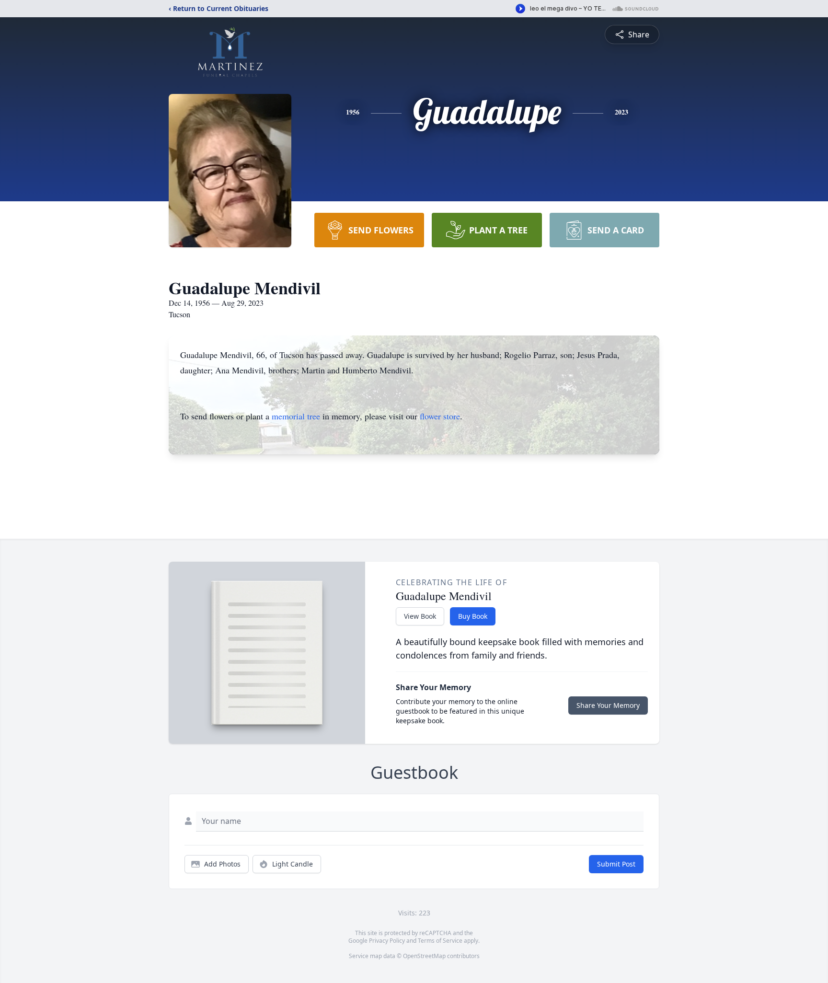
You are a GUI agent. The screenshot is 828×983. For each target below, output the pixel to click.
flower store (440, 416)
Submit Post (616, 863)
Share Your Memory (608, 705)
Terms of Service (440, 941)
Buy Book (472, 616)
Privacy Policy (387, 941)
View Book (420, 616)
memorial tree (296, 416)
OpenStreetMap (424, 956)
